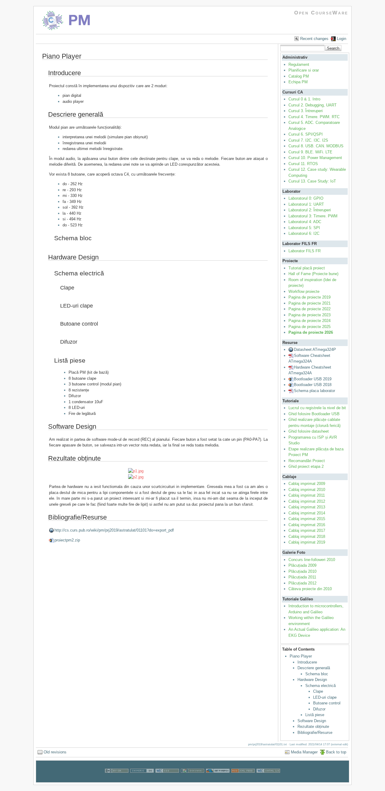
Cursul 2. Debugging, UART (312, 105)
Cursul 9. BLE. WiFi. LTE (310, 152)
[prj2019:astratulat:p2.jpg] (158, 477)
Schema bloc (316, 674)
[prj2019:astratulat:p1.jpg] (158, 471)
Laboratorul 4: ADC (304, 221)
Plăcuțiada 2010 (302, 571)
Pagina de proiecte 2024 (309, 320)
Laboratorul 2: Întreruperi (309, 210)
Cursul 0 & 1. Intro (304, 99)
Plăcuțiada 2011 (302, 577)
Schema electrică (320, 685)
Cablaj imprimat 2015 (306, 519)
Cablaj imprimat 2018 (306, 536)
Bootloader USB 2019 (312, 379)
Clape (318, 691)
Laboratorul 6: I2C (303, 233)
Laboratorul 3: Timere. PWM (312, 216)
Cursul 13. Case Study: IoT (312, 181)
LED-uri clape (325, 697)
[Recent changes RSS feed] (243, 779)
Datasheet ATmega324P (315, 349)
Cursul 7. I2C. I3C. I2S (308, 140)
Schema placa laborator (314, 390)
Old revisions (55, 752)
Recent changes (314, 38)
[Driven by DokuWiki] (192, 779)
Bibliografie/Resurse (314, 732)
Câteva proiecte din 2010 (310, 589)
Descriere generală (313, 668)
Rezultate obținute (313, 726)
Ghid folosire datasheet (308, 431)
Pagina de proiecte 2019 (309, 297)
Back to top (336, 752)
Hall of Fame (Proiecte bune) (313, 273)
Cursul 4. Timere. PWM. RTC (314, 117)
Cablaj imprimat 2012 (306, 501)
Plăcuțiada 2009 (302, 565)
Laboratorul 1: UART (306, 204)
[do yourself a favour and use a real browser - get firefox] (218, 779)
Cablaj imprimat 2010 (306, 489)
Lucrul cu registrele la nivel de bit (317, 408)
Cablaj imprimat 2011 (306, 495)
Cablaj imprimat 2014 (306, 513)
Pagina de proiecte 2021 (309, 303)
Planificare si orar (303, 70)
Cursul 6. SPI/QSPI (305, 134)
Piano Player (301, 656)
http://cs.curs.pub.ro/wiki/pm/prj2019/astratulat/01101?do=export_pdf (114, 530)
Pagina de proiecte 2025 (309, 326)
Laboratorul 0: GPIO (305, 198)
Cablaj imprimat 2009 (306, 483)
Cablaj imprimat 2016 (306, 525)
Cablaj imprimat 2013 (306, 507)
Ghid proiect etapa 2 (306, 466)
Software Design (311, 721)
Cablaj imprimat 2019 (306, 542)
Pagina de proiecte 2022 (309, 309)
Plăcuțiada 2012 (302, 583)
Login (341, 38)
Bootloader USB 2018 (312, 384)
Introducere (307, 662)
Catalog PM (298, 76)
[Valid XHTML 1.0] (268, 779)
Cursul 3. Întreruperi (305, 111)
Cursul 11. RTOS (303, 163)
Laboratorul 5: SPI (304, 227)
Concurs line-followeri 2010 (311, 559)
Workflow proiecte (303, 291)
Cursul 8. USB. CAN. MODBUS (315, 146)
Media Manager (304, 752)
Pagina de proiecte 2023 (309, 315)
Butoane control (326, 703)
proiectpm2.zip (67, 540)
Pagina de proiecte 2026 (310, 332)
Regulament (298, 64)
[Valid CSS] (167, 779)
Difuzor (319, 709)
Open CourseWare (321, 13)
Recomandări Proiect (306, 460)
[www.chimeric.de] (142, 779)
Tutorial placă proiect (306, 268)
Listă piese (314, 715)
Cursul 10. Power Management (315, 157)
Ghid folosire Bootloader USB (314, 414)
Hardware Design (312, 679)
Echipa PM (298, 82)
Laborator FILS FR (304, 251)
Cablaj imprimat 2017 (306, 530)
